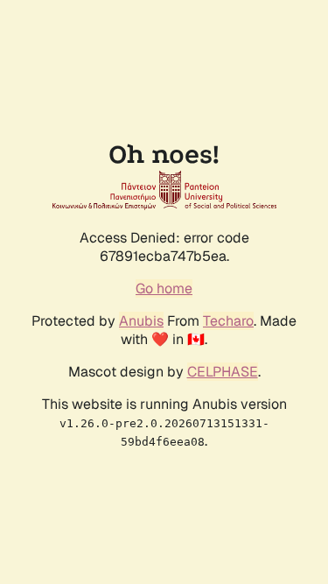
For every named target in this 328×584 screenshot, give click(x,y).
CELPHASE (222, 371)
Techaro (228, 321)
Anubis (141, 321)
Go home (164, 288)
